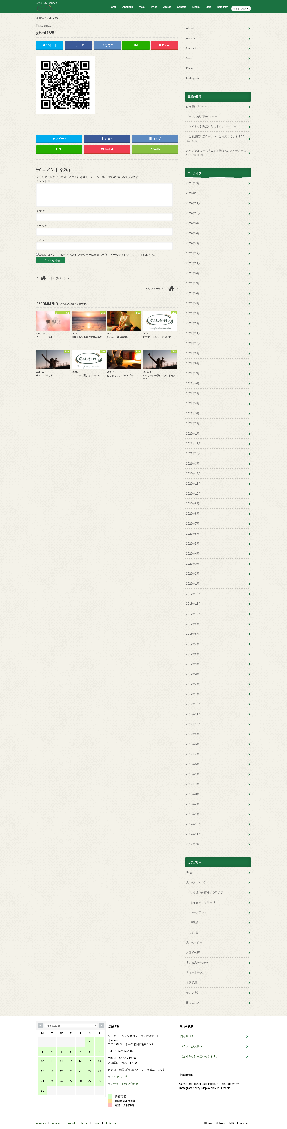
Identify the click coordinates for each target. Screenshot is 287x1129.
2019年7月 (192, 643)
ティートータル (195, 972)
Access (167, 6)
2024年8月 (192, 223)
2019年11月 (193, 603)
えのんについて (195, 882)
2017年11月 (193, 834)
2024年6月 (192, 233)
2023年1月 (192, 323)
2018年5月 (192, 774)
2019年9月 (192, 623)
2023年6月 (192, 293)
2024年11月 (193, 203)
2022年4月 (192, 403)
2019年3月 (192, 673)
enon (225, 1123)
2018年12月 (193, 703)
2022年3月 (192, 413)
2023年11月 (193, 263)
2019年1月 (192, 693)
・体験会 (193, 922)
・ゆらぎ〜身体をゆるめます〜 (207, 892)
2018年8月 (192, 744)
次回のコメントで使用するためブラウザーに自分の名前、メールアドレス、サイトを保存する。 (98, 254)
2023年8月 (192, 273)
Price (154, 6)
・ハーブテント (197, 912)
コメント (43, 181)
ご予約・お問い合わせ (124, 1083)
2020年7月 (192, 523)
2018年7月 (192, 753)
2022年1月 (192, 433)
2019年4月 (192, 663)
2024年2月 (192, 243)
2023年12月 (193, 253)
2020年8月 (192, 513)
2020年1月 (192, 583)
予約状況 (191, 982)
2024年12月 (193, 193)
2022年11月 (193, 333)
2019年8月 (192, 633)
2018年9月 (192, 733)
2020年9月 (192, 503)
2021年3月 (192, 463)
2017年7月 (192, 844)
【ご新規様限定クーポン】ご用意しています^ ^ (215, 138)
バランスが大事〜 (203, 116)
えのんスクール (195, 942)
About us (127, 6)
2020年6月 (192, 533)
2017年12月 (193, 824)
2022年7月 (192, 373)
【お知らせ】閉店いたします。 (211, 126)
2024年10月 (193, 213)
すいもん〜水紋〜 (197, 962)
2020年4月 (192, 553)
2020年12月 (193, 473)
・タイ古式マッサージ (201, 902)
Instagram (222, 6)
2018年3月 (192, 794)
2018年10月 (193, 723)
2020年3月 (192, 563)
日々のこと (193, 1002)
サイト (40, 240)
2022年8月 (192, 363)
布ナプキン (193, 992)
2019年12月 (193, 593)
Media (196, 6)
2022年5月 (192, 393)
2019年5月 (192, 653)
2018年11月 (193, 714)
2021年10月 (193, 453)
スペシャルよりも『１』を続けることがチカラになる (216, 152)
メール (42, 225)
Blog (208, 6)
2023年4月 (192, 303)
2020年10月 (193, 493)
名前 (40, 211)
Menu (142, 6)
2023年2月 (192, 313)
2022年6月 (192, 383)
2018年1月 (192, 813)
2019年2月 (192, 683)
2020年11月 (193, 483)
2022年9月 (192, 353)
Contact (181, 6)
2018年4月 (192, 783)
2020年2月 (192, 573)
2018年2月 (192, 804)
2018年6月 (192, 764)
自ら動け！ (199, 106)
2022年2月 (192, 423)
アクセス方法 (119, 1076)
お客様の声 (193, 952)
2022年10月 (193, 343)
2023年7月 (192, 283)
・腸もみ (193, 932)
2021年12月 (193, 443)
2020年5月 (192, 543)
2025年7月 (192, 183)
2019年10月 (193, 613)
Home (113, 6)
